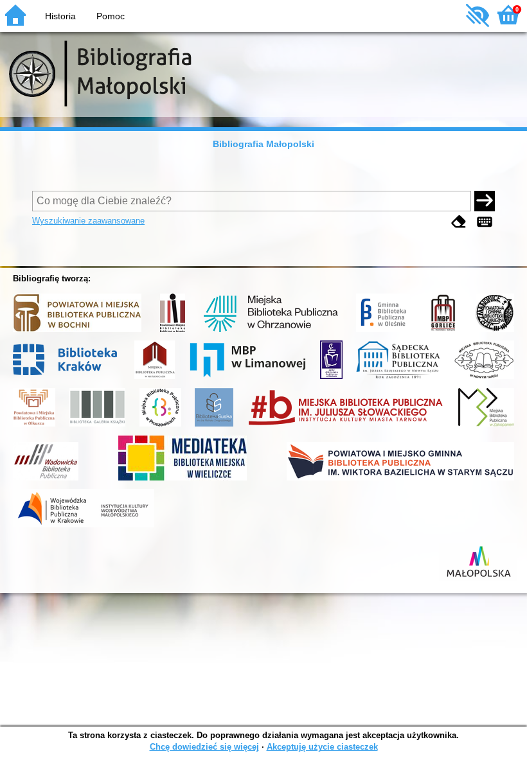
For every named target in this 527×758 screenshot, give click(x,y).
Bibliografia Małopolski (263, 144)
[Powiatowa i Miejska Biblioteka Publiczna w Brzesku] (172, 332)
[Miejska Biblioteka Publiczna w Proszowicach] (160, 426)
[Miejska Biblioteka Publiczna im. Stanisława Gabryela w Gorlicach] (442, 332)
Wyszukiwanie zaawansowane (88, 220)
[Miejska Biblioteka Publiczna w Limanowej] (247, 379)
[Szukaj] (484, 201)
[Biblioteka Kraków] (67, 379)
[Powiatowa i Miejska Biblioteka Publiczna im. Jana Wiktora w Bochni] (77, 332)
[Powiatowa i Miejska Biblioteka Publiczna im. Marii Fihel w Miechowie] (331, 379)
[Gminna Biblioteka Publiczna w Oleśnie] (383, 332)
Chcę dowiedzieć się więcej (204, 747)
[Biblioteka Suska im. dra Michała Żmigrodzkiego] (214, 426)
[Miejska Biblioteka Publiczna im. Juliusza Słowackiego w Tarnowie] (345, 426)
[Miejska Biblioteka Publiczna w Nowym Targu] (484, 379)
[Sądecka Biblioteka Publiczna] (398, 379)
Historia (60, 16)
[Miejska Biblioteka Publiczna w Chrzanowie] (271, 332)
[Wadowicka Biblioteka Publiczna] (46, 480)
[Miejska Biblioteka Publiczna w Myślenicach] (154, 379)
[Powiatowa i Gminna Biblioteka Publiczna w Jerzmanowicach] (494, 332)
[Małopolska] (478, 581)
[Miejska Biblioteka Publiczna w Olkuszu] (34, 426)
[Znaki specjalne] (484, 222)
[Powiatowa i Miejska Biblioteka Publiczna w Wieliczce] (182, 480)
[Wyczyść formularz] (459, 222)
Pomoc (110, 16)
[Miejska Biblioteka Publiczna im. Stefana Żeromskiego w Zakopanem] (486, 426)
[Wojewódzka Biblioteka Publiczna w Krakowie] (83, 527)
